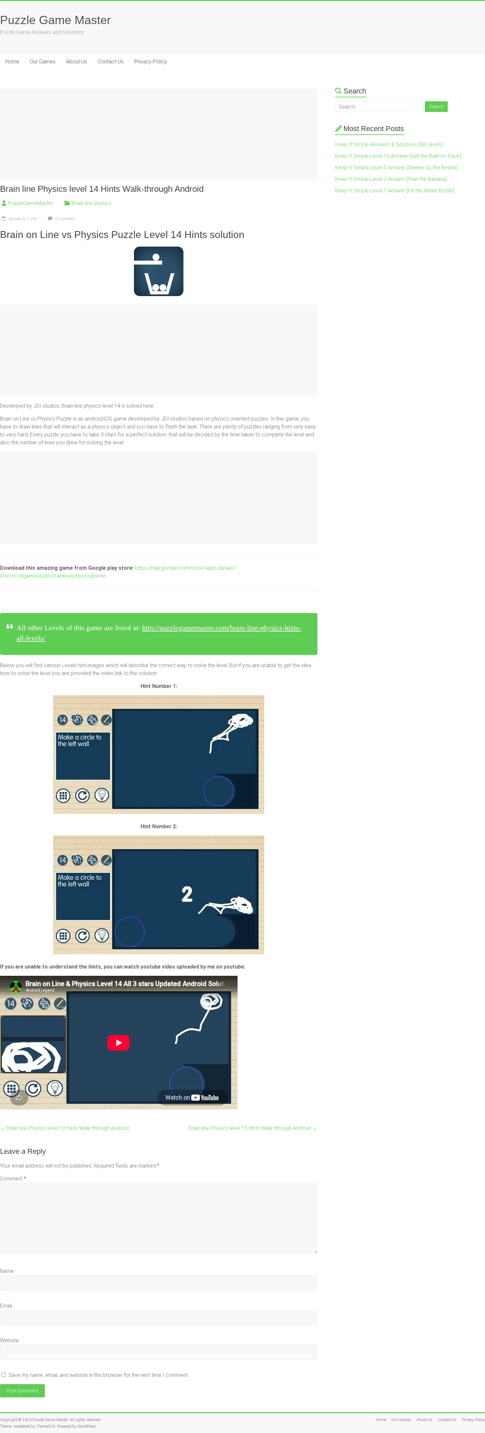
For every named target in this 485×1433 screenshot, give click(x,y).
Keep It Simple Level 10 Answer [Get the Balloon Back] (398, 156)
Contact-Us (111, 61)
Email (6, 1306)
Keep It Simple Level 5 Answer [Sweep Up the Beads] (396, 167)
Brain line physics (91, 203)
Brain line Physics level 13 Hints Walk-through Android (64, 1128)
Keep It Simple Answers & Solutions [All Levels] (389, 144)
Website (9, 1340)
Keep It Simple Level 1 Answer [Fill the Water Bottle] (394, 191)
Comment (13, 1179)
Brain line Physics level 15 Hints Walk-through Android (253, 1128)
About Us (76, 61)
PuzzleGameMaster (30, 203)
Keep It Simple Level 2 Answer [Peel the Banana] (391, 179)
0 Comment (65, 219)
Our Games (42, 61)
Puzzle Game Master (55, 20)
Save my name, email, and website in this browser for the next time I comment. (99, 1375)
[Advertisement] (158, 134)
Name (7, 1271)
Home (12, 61)
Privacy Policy (150, 61)
